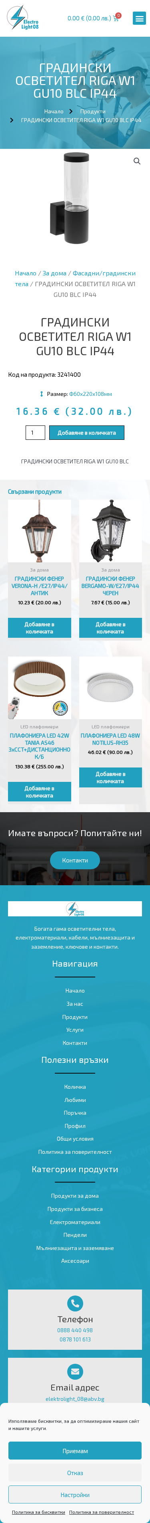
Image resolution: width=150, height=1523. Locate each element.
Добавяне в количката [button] (39, 628)
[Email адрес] (75, 1372)
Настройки (75, 1494)
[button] (139, 18)
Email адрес (75, 1387)
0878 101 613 (75, 1339)
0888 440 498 (75, 1330)
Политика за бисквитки (38, 1512)
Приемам (75, 1450)
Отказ (75, 1472)
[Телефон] (75, 1303)
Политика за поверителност (101, 1512)
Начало (25, 273)
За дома (54, 273)
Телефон (75, 1318)
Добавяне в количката (87, 432)
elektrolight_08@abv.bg (75, 1398)
